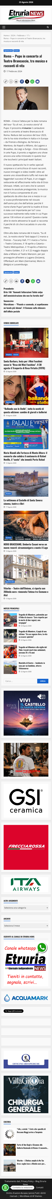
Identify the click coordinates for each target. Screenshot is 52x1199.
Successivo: (26, 306)
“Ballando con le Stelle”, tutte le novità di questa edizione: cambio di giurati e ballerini (25, 410)
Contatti (39, 1187)
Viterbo (9, 355)
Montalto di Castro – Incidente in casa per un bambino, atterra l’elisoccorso (10, 667)
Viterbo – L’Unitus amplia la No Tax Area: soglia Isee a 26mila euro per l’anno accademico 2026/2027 (30, 1162)
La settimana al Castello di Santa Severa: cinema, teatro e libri (23, 501)
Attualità (9, 446)
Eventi (16, 51)
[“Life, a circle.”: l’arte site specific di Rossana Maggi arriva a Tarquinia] (10, 1134)
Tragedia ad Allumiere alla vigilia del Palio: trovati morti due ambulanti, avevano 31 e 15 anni (10, 651)
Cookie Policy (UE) (15, 1187)
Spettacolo (8, 51)
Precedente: (24, 292)
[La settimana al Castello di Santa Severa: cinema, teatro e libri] (26, 482)
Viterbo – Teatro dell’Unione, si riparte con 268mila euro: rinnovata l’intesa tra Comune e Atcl (26, 591)
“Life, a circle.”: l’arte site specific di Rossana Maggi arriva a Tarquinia (31, 1131)
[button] (3, 27)
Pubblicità (29, 1187)
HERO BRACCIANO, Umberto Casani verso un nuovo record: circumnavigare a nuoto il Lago (26, 545)
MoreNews (25, 1196)
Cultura (7, 1121)
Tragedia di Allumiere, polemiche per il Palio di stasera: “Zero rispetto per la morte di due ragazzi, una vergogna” (10, 620)
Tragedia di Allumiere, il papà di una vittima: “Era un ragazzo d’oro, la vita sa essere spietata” (10, 635)
